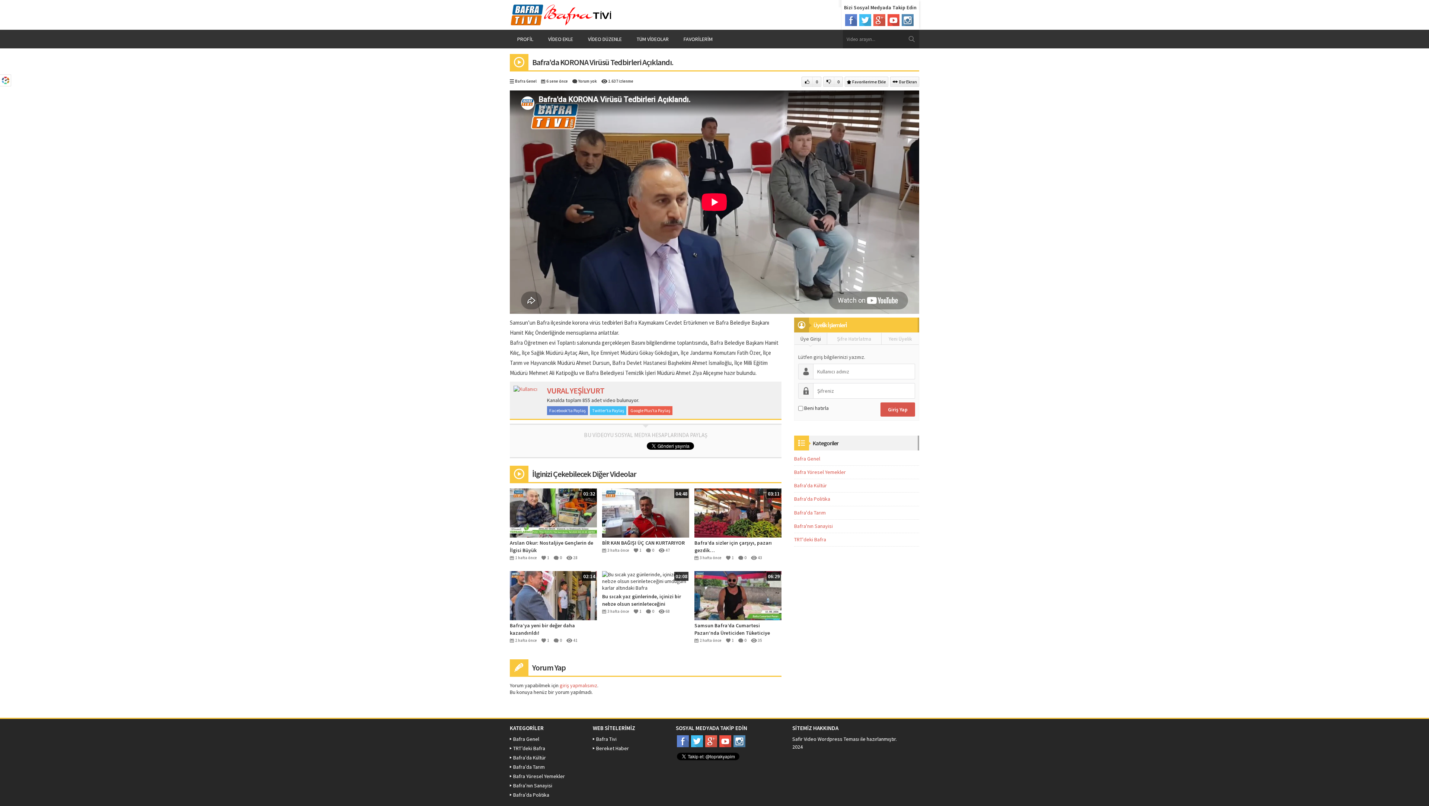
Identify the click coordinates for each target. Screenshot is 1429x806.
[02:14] (553, 595)
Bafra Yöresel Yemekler (820, 472)
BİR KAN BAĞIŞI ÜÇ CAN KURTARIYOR (643, 542)
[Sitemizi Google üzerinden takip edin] (879, 20)
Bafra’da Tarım (529, 767)
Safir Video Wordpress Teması (825, 739)
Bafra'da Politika (812, 499)
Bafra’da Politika (531, 794)
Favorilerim (698, 39)
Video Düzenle (605, 39)
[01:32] (553, 512)
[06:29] (737, 595)
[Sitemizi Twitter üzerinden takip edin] (865, 20)
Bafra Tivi (606, 739)
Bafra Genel (526, 81)
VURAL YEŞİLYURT (575, 390)
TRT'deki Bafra (810, 539)
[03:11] (737, 512)
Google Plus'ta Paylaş (650, 410)
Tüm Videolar (653, 39)
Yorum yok (587, 81)
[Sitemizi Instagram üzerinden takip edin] (908, 20)
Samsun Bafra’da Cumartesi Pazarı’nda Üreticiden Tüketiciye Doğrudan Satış (732, 629)
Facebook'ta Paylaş (567, 410)
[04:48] (645, 512)
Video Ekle (560, 39)
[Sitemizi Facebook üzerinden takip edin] (851, 20)
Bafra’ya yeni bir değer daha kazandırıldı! (542, 629)
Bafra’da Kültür (529, 757)
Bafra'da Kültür (810, 485)
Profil (525, 39)
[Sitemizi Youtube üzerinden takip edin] (893, 20)
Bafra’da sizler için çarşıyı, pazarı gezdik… (733, 546)
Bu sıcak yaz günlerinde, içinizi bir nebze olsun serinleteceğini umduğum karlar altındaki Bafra (641, 600)
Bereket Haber (612, 748)
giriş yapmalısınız (578, 685)
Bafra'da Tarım (810, 512)
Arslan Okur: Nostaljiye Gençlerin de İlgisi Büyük (551, 546)
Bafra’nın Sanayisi (532, 785)
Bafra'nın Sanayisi (813, 526)
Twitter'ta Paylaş (608, 410)
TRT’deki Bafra (529, 748)
